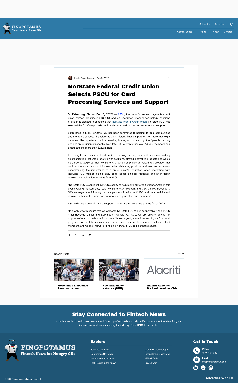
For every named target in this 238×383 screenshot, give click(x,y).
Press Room (151, 363)
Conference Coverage (101, 354)
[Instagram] (211, 367)
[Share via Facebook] (69, 235)
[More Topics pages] (207, 31)
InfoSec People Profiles (102, 358)
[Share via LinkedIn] (83, 235)
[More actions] (168, 78)
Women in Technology (156, 349)
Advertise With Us (99, 349)
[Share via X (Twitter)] (76, 235)
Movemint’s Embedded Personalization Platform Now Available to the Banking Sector (74, 287)
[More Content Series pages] (193, 31)
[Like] (232, 24)
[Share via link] (89, 235)
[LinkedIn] (195, 367)
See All (181, 253)
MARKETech (151, 358)
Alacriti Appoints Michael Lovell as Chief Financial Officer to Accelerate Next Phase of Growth (162, 287)
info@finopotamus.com (214, 361)
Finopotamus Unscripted (157, 354)
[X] (203, 367)
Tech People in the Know (103, 363)
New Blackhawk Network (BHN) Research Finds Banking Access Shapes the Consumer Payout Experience (118, 287)
